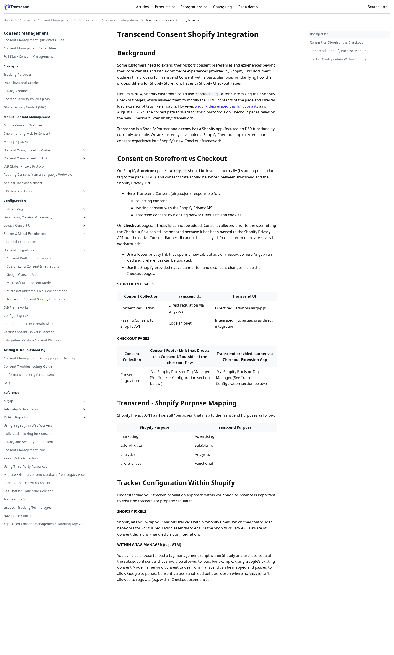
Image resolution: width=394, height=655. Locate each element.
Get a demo (248, 6)
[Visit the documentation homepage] (16, 7)
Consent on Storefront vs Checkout (336, 42)
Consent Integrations (122, 20)
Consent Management (55, 20)
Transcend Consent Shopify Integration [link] (175, 20)
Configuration (88, 20)
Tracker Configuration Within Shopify (338, 59)
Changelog (222, 6)
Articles (142, 6)
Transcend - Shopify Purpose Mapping (339, 51)
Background (319, 34)
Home (8, 20)
